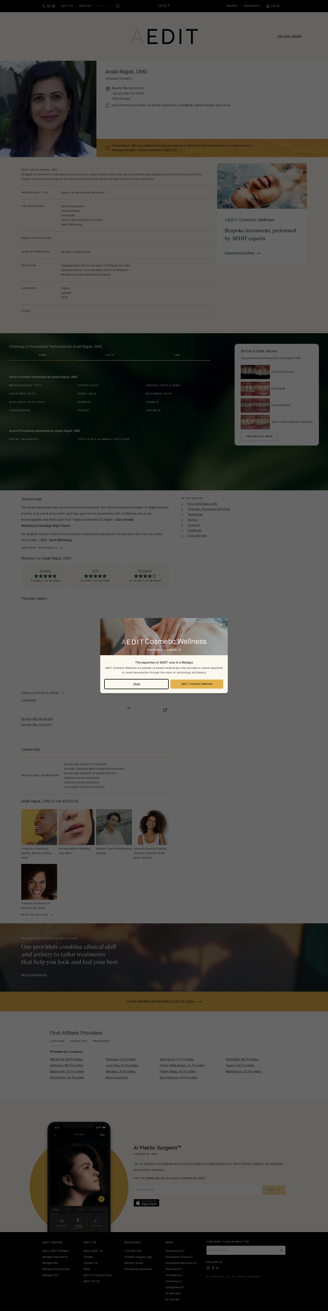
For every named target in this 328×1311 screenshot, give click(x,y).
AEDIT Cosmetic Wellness (196, 684)
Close (136, 684)
